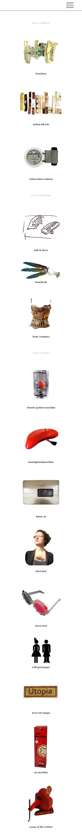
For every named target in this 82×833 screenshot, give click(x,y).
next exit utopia (41, 712)
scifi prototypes (41, 667)
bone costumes (41, 336)
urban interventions (41, 179)
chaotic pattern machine (41, 407)
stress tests (41, 625)
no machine (41, 772)
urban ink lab (41, 124)
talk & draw (41, 250)
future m (41, 516)
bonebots (41, 73)
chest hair (41, 571)
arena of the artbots (41, 826)
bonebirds (41, 282)
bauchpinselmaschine (41, 462)
